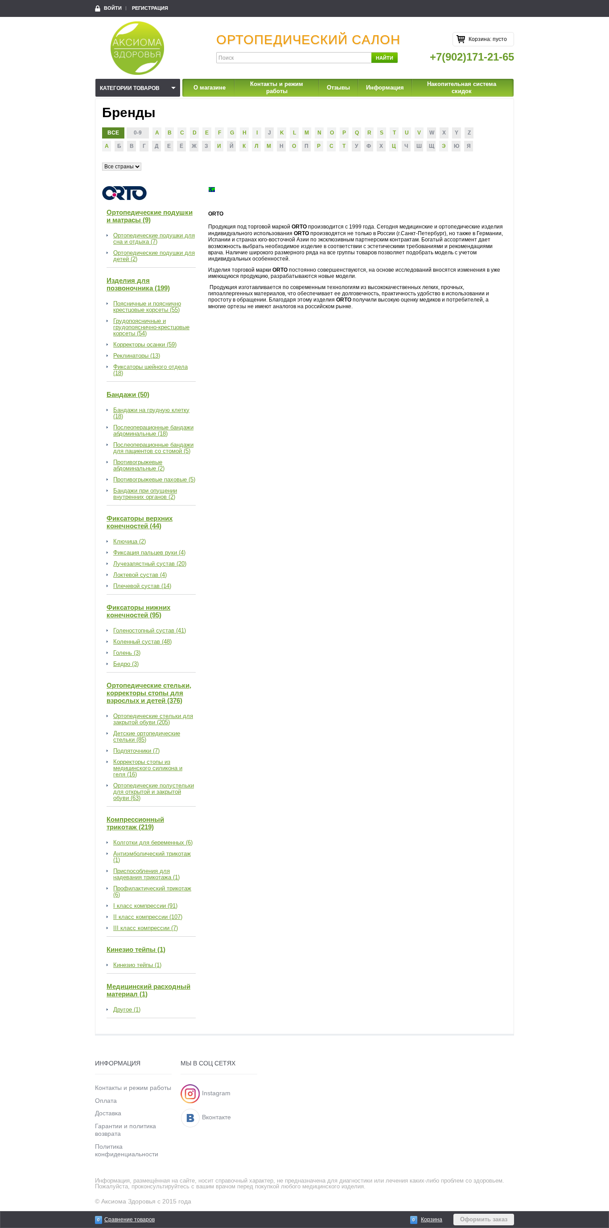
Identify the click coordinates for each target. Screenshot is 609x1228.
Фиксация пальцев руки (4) (149, 553)
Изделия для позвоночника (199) (138, 284)
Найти (384, 58)
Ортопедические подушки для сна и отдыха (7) (154, 239)
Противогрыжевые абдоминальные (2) (139, 465)
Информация (385, 87)
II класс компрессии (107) (147, 917)
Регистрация (150, 8)
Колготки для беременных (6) (153, 843)
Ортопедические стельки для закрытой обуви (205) (153, 719)
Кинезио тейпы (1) (136, 949)
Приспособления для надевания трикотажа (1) (146, 874)
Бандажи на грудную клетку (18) (151, 413)
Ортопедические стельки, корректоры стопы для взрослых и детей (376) (149, 692)
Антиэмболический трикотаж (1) (152, 857)
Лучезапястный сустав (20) (149, 564)
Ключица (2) (129, 542)
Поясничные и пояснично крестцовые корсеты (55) (147, 307)
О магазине (209, 87)
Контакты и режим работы (276, 87)
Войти (113, 8)
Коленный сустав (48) (142, 642)
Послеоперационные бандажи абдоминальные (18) (153, 430)
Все (113, 133)
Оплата (106, 1100)
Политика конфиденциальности (126, 1150)
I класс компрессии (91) (145, 906)
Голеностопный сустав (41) (149, 631)
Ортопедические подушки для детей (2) (154, 256)
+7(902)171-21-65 (472, 57)
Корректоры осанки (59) (145, 345)
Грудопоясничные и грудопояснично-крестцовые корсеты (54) (151, 327)
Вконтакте (216, 1117)
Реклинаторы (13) (136, 356)
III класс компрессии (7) (145, 928)
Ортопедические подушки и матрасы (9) (150, 216)
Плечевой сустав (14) (142, 586)
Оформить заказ (483, 1219)
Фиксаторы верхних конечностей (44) (140, 522)
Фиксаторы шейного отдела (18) (150, 370)
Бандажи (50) (128, 394)
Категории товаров (130, 88)
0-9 (138, 133)
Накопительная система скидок (461, 87)
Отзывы (338, 87)
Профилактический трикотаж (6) (152, 891)
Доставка (108, 1113)
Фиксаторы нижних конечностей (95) (138, 611)
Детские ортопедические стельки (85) (146, 736)
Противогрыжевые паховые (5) (154, 480)
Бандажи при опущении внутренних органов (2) (145, 494)
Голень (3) (126, 653)
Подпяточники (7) (136, 751)
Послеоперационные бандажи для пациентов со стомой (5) (153, 448)
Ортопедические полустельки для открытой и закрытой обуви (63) (153, 792)
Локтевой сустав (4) (140, 575)
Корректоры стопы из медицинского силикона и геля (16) (147, 768)
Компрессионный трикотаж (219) (135, 823)
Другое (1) (126, 1010)
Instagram (216, 1093)
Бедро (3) (126, 664)
